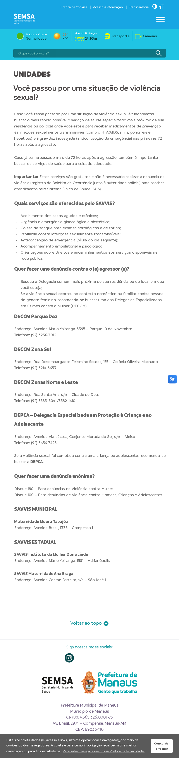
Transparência (138, 7)
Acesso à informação (108, 7)
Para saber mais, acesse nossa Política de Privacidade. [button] (104, 751)
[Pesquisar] (158, 53)
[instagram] (69, 658)
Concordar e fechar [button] (162, 746)
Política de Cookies (73, 7)
